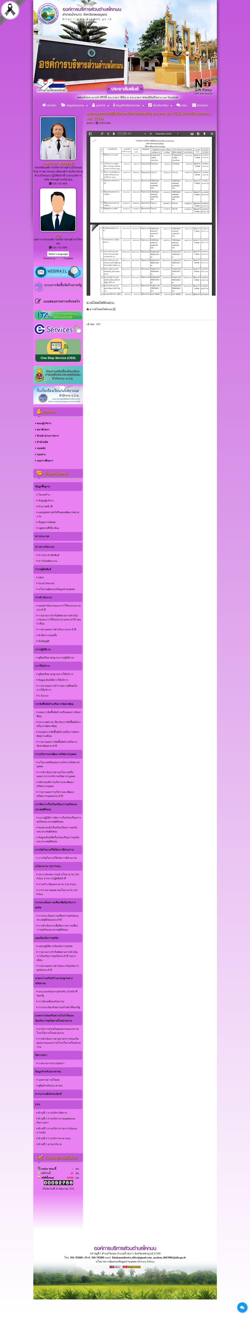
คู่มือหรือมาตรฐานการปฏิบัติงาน (56, 657)
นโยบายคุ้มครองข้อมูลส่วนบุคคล (56, 589)
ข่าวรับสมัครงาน (47, 561)
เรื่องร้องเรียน (160, 105)
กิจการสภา (41, 1055)
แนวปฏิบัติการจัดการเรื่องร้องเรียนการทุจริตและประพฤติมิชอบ (59, 819)
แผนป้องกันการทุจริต (46, 938)
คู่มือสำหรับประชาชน (50, 1085)
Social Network (46, 583)
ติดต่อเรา (202, 105)
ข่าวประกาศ (42, 536)
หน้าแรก (51, 105)
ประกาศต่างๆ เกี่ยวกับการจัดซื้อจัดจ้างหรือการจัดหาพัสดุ (59, 724)
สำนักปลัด (42, 442)
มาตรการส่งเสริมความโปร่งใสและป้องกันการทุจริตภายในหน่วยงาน (54, 1018)
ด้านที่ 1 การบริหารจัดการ (52, 1112)
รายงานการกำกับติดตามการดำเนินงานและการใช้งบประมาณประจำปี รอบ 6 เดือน (59, 619)
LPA (37, 1104)
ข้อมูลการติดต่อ (47, 522)
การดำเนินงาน (43, 597)
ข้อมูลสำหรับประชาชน (127, 105)
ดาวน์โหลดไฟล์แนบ (101, 309)
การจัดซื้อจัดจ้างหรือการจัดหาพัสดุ (54, 704)
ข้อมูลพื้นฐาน (42, 486)
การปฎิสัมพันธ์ (43, 569)
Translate (68, 258)
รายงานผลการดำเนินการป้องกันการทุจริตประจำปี (58, 968)
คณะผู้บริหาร (43, 423)
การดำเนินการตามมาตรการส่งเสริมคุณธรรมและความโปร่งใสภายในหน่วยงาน (59, 1042)
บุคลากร (100, 105)
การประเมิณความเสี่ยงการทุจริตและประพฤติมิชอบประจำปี (58, 917)
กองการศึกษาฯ (44, 460)
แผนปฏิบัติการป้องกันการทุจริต (55, 946)
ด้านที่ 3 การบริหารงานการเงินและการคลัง (57, 1130)
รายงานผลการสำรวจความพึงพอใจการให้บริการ (57, 687)
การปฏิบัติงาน (43, 649)
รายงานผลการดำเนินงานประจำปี (57, 629)
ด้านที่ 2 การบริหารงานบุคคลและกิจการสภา (56, 1120)
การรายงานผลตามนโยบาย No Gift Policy (57, 892)
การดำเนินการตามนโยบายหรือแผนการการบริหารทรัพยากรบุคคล (56, 774)
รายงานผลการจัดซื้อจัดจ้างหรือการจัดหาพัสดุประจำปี (57, 744)
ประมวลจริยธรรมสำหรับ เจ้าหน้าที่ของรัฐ (57, 993)
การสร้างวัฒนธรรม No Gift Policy (57, 884)
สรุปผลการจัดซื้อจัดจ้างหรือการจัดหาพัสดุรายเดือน (58, 734)
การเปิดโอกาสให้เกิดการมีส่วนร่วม (54, 849)
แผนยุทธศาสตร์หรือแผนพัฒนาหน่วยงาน (58, 514)
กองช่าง (41, 454)
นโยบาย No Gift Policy (48, 866)
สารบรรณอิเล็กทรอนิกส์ (48, 1094)
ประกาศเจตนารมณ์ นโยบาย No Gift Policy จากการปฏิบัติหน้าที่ (58, 876)
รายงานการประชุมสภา (51, 1063)
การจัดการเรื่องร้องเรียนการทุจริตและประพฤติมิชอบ (56, 807)
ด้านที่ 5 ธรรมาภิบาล (50, 1144)
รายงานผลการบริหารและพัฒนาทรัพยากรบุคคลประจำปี (55, 794)
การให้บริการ (42, 666)
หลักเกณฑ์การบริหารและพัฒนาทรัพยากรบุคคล (55, 784)
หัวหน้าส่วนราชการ (47, 435)
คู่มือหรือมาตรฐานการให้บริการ (55, 674)
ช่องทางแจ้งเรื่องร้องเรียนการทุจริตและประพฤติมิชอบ (57, 829)
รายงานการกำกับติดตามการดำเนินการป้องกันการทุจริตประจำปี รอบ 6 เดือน (57, 956)
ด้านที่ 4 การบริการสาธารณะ (54, 1138)
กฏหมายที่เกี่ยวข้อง (48, 528)
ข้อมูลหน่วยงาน (75, 105)
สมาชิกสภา (43, 429)
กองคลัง (41, 448)
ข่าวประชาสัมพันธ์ (48, 555)
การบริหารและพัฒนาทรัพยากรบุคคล (56, 754)
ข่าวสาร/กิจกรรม (44, 547)
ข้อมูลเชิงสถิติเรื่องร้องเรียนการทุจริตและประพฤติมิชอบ (58, 839)
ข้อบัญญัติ (43, 641)
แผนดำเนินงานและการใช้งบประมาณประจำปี (59, 607)
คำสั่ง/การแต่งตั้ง (47, 635)
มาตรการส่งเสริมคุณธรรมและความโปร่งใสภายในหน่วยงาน (58, 1031)
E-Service (43, 695)
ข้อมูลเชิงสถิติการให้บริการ (53, 680)
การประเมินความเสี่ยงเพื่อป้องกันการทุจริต (55, 905)
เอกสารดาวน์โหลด (48, 1079)
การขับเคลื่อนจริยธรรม (51, 1001)
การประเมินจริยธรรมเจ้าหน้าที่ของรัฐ (59, 1007)
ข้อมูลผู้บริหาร (46, 500)
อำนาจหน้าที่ (45, 506)
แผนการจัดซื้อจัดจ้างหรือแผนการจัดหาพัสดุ (59, 714)
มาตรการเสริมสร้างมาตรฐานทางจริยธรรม (54, 981)
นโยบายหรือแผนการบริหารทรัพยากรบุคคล (58, 764)
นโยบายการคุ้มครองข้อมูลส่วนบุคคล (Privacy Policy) (125, 1261)
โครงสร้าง (44, 494)
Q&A (183, 105)
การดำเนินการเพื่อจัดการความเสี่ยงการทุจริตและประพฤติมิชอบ (57, 927)
